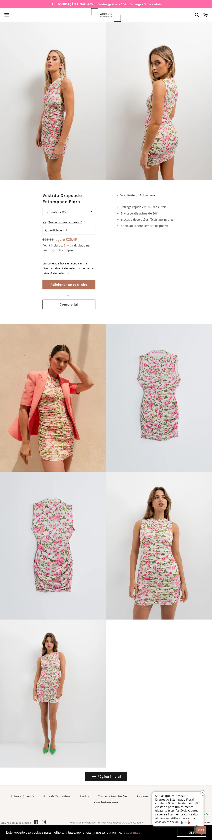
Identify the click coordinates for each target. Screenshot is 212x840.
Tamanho (52, 212)
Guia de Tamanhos (56, 796)
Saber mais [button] (131, 832)
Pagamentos (146, 796)
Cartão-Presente (106, 802)
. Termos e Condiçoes (108, 822)
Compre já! (69, 304)
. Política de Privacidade (82, 822)
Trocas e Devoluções (113, 796)
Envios (84, 796)
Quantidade (53, 230)
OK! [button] (191, 832)
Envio (67, 245)
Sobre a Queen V (22, 796)
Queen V (138, 822)
